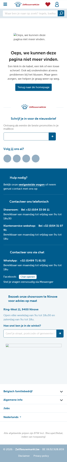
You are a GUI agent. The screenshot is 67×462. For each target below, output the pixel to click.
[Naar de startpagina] (26, 4)
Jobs (6, 408)
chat (41, 252)
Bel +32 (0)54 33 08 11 (35, 209)
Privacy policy (41, 456)
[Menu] (6, 3)
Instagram (26, 158)
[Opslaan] (60, 333)
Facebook (17, 158)
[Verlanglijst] (47, 4)
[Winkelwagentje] (63, 2)
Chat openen (28, 277)
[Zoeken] (61, 13)
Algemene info (13, 399)
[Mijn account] (57, 4)
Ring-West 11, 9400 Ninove (20, 309)
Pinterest (36, 158)
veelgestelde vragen (32, 184)
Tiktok (7, 158)
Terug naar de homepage (33, 87)
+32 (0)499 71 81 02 (33, 260)
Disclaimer (24, 456)
